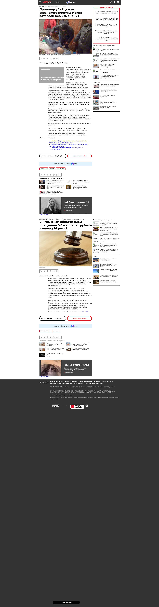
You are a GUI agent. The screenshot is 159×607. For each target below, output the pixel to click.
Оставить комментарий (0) (79, 156)
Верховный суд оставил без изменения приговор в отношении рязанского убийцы (68, 141)
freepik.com (42, 267)
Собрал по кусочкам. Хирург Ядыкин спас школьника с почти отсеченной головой (109, 240)
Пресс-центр (97, 381)
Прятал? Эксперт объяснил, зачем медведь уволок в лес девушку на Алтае (109, 234)
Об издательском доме (85, 381)
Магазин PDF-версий (107, 381)
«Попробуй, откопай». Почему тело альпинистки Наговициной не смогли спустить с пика (109, 76)
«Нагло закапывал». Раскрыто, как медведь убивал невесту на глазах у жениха (109, 49)
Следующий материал (66, 602)
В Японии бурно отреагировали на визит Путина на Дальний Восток (109, 276)
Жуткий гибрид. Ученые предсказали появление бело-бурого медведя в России (109, 60)
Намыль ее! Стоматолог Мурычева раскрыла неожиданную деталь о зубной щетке (109, 251)
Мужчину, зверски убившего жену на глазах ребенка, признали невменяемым (55, 182)
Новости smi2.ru (44, 214)
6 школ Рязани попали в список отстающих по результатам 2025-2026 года (106, 39)
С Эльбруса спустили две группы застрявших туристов (108, 259)
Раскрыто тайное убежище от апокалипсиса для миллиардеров (108, 281)
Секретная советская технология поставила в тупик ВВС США (108, 270)
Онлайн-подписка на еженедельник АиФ (61, 383)
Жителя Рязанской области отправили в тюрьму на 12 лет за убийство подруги (55, 192)
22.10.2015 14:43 (43, 6)
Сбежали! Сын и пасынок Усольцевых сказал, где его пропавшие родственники (110, 71)
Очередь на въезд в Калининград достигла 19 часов (108, 107)
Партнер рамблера (65, 405)
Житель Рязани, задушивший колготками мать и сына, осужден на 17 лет (81, 182)
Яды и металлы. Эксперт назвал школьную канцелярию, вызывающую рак (108, 66)
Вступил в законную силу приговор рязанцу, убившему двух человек (80, 187)
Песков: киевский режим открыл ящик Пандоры (108, 91)
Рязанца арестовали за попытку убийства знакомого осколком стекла (55, 355)
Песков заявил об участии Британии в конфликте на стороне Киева (109, 85)
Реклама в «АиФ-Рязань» (71, 381)
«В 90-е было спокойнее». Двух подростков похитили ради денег (109, 54)
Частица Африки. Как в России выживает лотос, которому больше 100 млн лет (109, 223)
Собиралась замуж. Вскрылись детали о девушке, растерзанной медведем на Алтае (108, 245)
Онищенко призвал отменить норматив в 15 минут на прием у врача (108, 102)
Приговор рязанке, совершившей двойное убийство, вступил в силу (55, 187)
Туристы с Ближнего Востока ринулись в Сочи (107, 96)
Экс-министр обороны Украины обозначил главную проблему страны (108, 265)
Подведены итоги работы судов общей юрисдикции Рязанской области (81, 350)
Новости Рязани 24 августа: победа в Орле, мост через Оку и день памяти (106, 19)
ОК (87, 312)
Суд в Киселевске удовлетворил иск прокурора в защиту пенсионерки (55, 344)
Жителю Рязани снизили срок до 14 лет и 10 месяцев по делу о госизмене (55, 350)
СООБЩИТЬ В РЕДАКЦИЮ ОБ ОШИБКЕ (94, 383)
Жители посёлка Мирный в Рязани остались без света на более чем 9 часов (106, 26)
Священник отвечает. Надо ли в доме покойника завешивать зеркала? (106, 12)
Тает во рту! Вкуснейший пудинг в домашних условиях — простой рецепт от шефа (109, 229)
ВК (83, 312)
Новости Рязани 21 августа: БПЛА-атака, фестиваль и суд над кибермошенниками (81, 344)
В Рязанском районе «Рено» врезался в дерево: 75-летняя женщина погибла (106, 32)
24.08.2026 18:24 (43, 219)
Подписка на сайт (78, 383)
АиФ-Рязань (77, 54)
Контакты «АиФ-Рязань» (56, 381)
